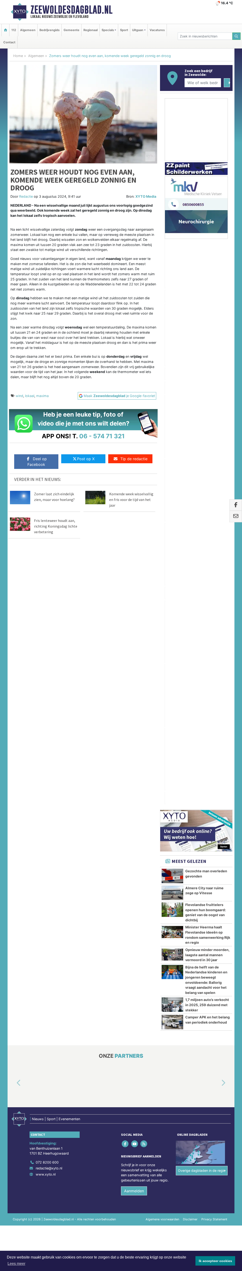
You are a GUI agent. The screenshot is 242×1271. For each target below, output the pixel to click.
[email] (236, 516)
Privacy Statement (214, 755)
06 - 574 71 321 (102, 436)
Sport (124, 30)
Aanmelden (134, 726)
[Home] (5, 30)
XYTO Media (145, 196)
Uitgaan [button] (137, 30)
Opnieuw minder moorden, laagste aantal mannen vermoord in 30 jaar (207, 490)
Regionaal (90, 30)
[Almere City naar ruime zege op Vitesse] (172, 428)
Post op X (86, 458)
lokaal (29, 396)
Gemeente (71, 30)
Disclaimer (190, 755)
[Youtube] (134, 679)
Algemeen (27, 30)
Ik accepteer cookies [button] (215, 1261)
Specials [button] (108, 30)
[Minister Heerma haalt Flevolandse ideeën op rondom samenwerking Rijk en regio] (172, 467)
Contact (9, 42)
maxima (42, 396)
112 (13, 30)
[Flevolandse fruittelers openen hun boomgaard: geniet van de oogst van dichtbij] (172, 445)
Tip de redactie (133, 458)
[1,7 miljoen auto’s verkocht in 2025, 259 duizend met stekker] (172, 540)
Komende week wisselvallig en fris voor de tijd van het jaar (131, 500)
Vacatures (157, 30)
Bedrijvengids (49, 30)
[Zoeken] (236, 36)
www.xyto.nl (46, 710)
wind (19, 396)
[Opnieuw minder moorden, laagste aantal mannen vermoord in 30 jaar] (172, 490)
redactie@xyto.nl (49, 704)
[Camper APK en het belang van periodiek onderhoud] (172, 557)
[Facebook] (125, 679)
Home (18, 56)
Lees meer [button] (16, 1264)
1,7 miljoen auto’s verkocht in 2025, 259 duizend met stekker (207, 540)
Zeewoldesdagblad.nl (71, 9)
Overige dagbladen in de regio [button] (201, 706)
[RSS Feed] (144, 679)
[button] (13, 618)
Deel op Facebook (37, 461)
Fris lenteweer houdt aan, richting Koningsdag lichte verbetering (55, 526)
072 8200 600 (47, 698)
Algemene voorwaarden (162, 755)
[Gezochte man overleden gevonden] (172, 411)
